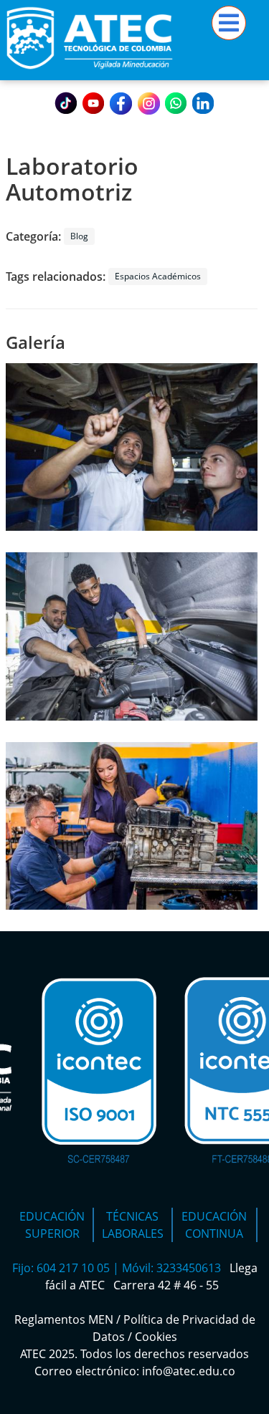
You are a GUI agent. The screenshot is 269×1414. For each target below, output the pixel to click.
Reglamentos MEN (63, 1319)
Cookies (156, 1337)
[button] (132, 449)
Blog (79, 236)
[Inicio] (89, 72)
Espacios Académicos (158, 276)
